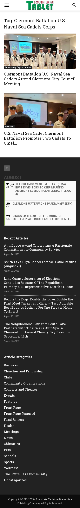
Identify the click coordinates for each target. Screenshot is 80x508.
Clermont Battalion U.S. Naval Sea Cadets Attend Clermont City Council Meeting (40, 78)
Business (11, 365)
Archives (9, 126)
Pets (7, 450)
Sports (9, 462)
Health (9, 426)
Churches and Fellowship (23, 371)
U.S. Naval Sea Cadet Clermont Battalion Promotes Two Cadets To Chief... (37, 138)
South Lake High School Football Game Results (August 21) (40, 264)
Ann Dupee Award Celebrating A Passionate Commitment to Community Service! (38, 247)
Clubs (8, 377)
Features (10, 401)
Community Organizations (18, 67)
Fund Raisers (14, 419)
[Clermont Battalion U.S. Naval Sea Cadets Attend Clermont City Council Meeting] (40, 51)
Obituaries (12, 444)
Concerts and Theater (20, 389)
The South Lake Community (26, 474)
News (8, 438)
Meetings (11, 432)
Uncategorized (15, 480)
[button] (6, 5)
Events (9, 395)
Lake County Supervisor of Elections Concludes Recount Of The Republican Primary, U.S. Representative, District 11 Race (39, 282)
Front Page (12, 407)
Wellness (11, 468)
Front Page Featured (19, 413)
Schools (10, 456)
